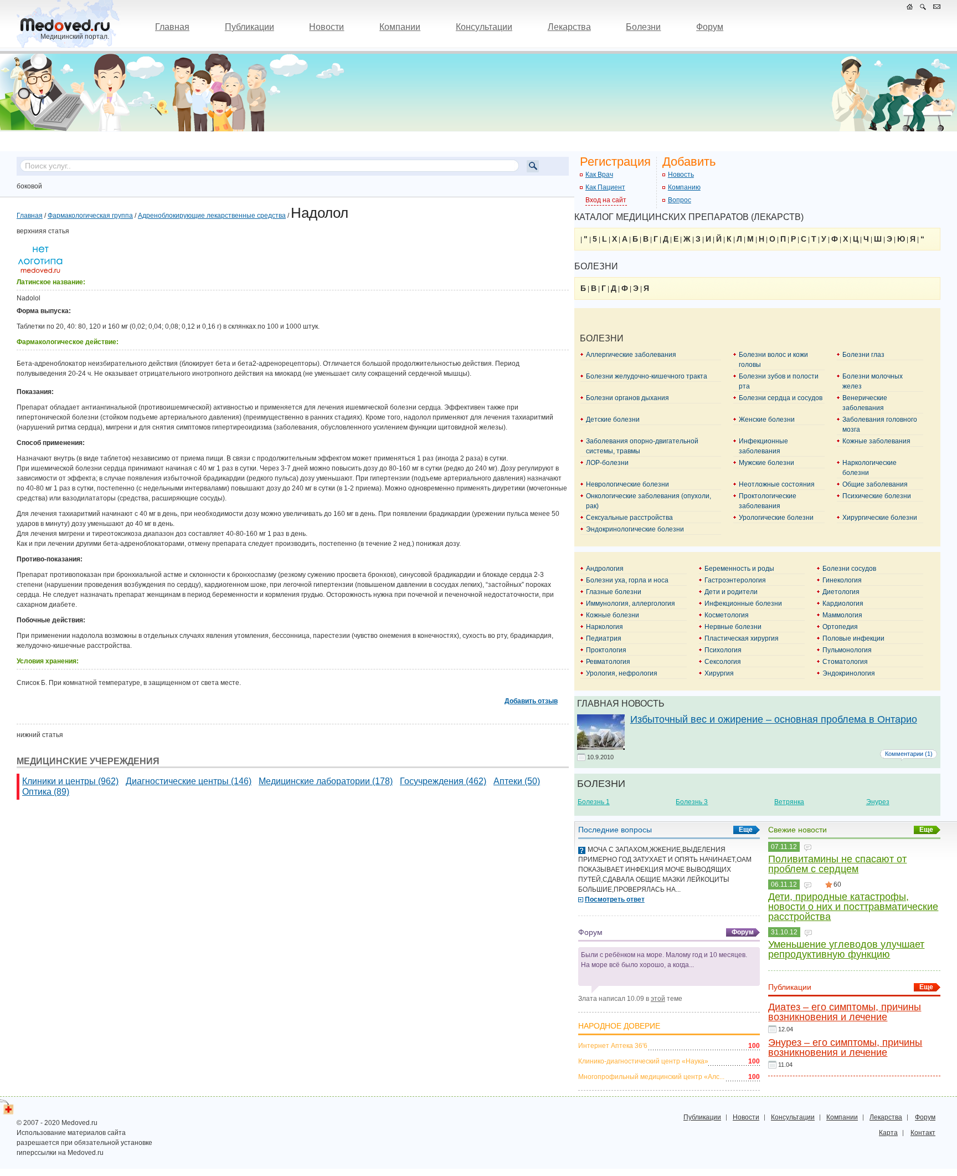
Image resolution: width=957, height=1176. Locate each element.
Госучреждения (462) (443, 781)
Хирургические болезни (879, 517)
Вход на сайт (605, 200)
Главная (172, 27)
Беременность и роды (739, 568)
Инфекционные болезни (743, 603)
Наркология (604, 627)
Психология (723, 650)
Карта (888, 1133)
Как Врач (599, 174)
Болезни (643, 27)
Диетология (841, 592)
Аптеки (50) (516, 781)
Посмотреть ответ (615, 899)
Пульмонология (847, 650)
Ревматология (608, 662)
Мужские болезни (766, 463)
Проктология (606, 650)
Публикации (249, 27)
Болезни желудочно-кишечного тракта (646, 376)
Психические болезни (876, 496)
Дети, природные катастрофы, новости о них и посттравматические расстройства (853, 907)
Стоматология (845, 662)
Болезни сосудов (849, 568)
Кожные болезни (612, 615)
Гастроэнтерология (735, 580)
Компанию (684, 187)
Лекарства (569, 27)
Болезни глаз (863, 355)
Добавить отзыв (531, 701)
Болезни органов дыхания (627, 398)
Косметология (726, 615)
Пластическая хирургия (741, 638)
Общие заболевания (875, 484)
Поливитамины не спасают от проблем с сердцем (837, 864)
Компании (399, 27)
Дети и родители (731, 592)
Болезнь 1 (594, 802)
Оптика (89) (45, 791)
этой (658, 999)
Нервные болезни (733, 627)
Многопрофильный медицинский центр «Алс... (651, 1077)
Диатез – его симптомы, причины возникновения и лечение (844, 1011)
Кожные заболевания (876, 441)
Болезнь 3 (692, 802)
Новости (326, 27)
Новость (681, 174)
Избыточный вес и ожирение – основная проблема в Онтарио (773, 719)
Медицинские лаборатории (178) (326, 781)
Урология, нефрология (621, 673)
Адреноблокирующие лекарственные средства (212, 215)
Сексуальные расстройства (629, 517)
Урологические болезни (776, 517)
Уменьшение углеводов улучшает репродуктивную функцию (846, 949)
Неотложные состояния (777, 484)
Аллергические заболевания (631, 355)
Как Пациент (605, 187)
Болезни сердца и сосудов (780, 398)
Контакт (922, 1133)
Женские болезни (767, 419)
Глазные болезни (613, 592)
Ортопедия (840, 627)
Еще (746, 830)
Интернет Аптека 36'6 (612, 1046)
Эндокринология (848, 673)
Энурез (877, 802)
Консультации (484, 27)
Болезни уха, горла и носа (627, 580)
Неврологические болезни (627, 484)
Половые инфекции (853, 638)
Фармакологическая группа (90, 215)
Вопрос (679, 200)
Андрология (605, 568)
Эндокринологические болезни (635, 529)
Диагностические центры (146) (188, 781)
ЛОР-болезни (607, 463)
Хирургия (719, 673)
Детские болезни (613, 419)
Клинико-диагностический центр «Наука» (643, 1061)
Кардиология (842, 603)
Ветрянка (789, 802)
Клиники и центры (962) (70, 781)
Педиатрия (603, 638)
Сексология (722, 662)
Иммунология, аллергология (630, 603)
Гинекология (842, 580)
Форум (709, 27)
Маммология (842, 615)
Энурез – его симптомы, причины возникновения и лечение (845, 1047)
